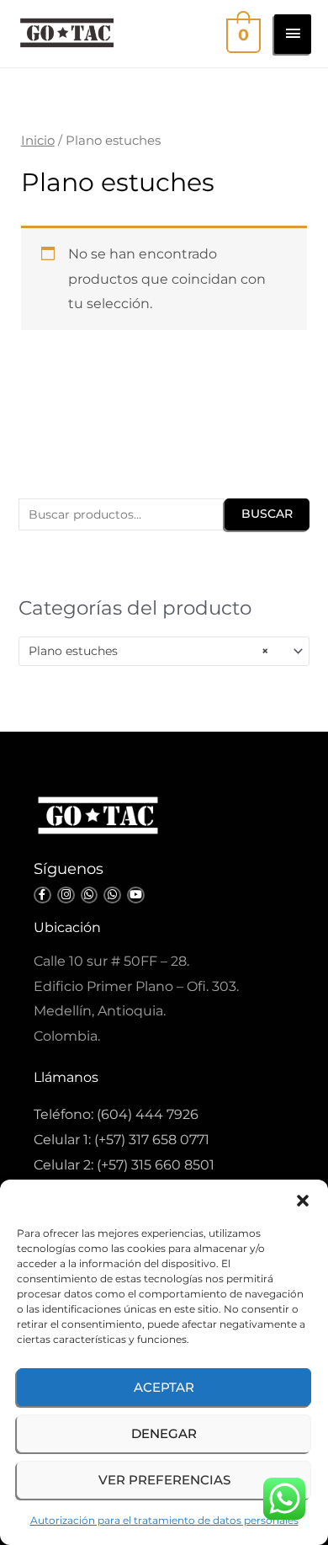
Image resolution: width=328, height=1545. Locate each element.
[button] (302, 1200)
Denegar (164, 1433)
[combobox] (164, 651)
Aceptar (164, 1387)
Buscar (267, 513)
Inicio (38, 140)
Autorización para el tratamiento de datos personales (164, 1520)
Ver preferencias (164, 1480)
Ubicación (67, 927)
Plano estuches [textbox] (148, 651)
